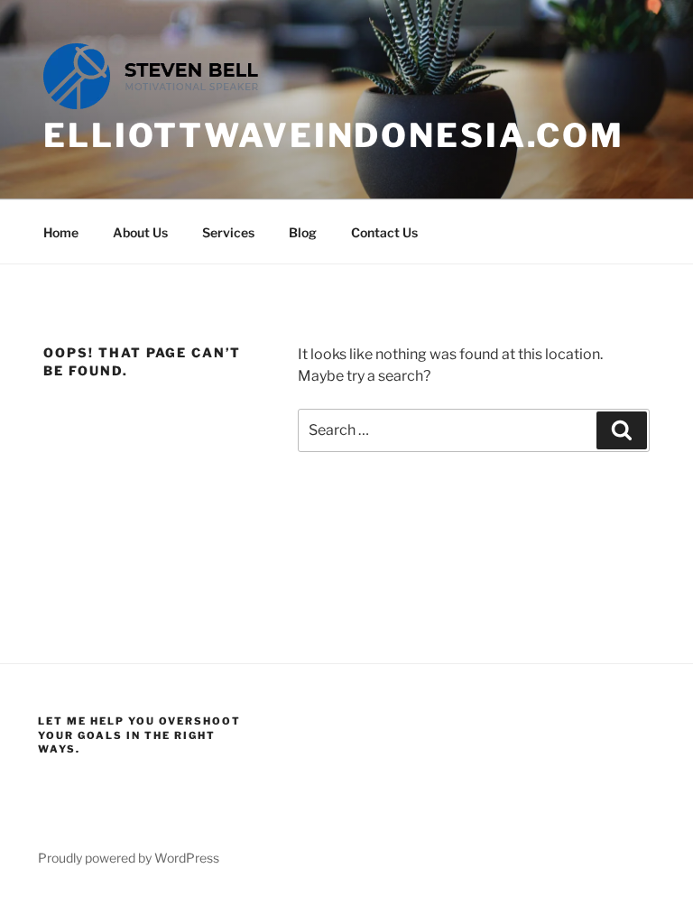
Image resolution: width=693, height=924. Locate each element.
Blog (303, 232)
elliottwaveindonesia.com (333, 135)
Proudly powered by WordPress (128, 857)
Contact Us (384, 232)
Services (228, 232)
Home (61, 232)
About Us (140, 232)
